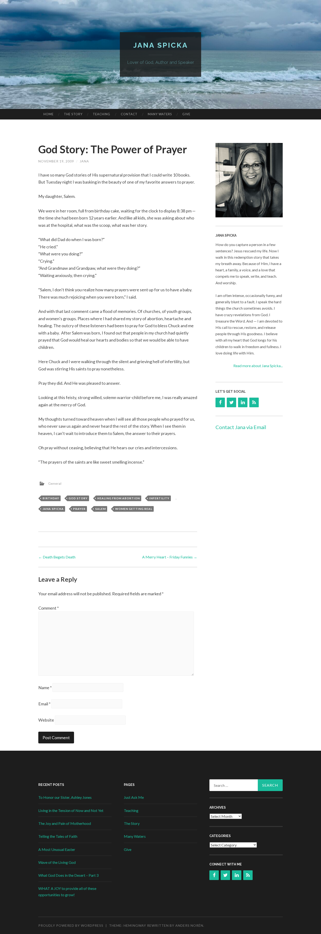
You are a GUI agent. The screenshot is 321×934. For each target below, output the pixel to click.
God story (78, 498)
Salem (100, 509)
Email (44, 703)
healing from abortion (118, 498)
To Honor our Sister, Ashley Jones (65, 797)
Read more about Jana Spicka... (258, 365)
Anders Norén (189, 925)
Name (45, 687)
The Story (73, 114)
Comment (48, 608)
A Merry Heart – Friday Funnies (169, 557)
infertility (159, 498)
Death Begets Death (56, 557)
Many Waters (160, 114)
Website (46, 720)
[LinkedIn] (242, 402)
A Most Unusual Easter (56, 849)
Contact (129, 114)
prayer (79, 509)
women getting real (133, 509)
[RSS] (254, 402)
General (55, 483)
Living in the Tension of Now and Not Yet (70, 810)
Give (186, 114)
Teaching (101, 114)
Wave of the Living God (57, 862)
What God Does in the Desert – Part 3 (68, 875)
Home (48, 114)
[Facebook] (220, 402)
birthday (51, 498)
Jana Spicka (160, 45)
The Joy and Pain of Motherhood (64, 823)
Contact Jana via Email (240, 427)
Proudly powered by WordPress (70, 925)
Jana (84, 161)
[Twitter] (231, 402)
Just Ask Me (134, 797)
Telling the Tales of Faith (57, 836)
